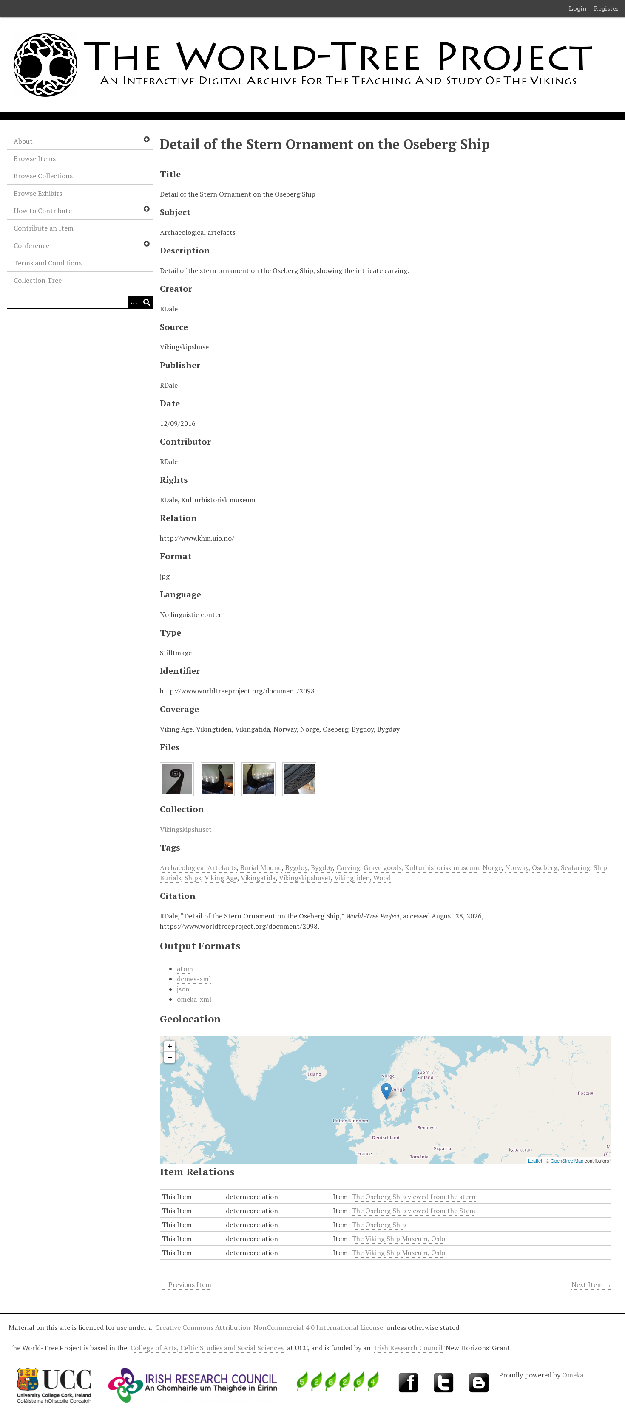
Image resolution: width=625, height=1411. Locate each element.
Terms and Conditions (48, 263)
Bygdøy (322, 867)
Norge (492, 867)
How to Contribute (43, 210)
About (23, 141)
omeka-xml (194, 999)
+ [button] (170, 1046)
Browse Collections (43, 175)
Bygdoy (296, 867)
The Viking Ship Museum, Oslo (398, 1238)
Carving (348, 867)
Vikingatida (258, 877)
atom (185, 968)
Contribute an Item (44, 228)
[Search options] (134, 302)
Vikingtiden (352, 877)
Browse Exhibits (38, 193)
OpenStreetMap (567, 1160)
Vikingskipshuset (186, 829)
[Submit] (146, 302)
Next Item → (591, 1284)
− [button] (170, 1057)
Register (606, 8)
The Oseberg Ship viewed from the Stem (413, 1210)
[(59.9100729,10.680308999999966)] (386, 1091)
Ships (193, 877)
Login (578, 8)
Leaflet (535, 1160)
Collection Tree (38, 280)
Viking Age (221, 877)
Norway (516, 867)
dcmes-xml (194, 978)
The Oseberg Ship (379, 1224)
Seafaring (575, 867)
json (183, 989)
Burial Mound (261, 867)
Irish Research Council (408, 1347)
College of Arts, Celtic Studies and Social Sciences (207, 1347)
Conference (31, 245)
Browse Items (35, 158)
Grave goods (382, 867)
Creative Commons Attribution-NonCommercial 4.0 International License (269, 1327)
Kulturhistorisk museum (442, 867)
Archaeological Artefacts (198, 867)
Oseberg (544, 867)
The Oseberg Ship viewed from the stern (414, 1196)
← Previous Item (185, 1284)
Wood (382, 877)
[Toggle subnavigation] (146, 139)
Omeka (572, 1375)
